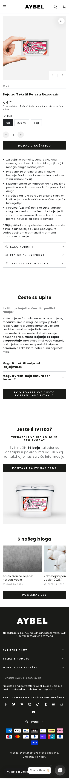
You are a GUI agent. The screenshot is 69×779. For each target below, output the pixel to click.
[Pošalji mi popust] (64, 678)
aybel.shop (26, 752)
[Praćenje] (62, 75)
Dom (5, 86)
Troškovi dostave (28, 106)
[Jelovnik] (4, 7)
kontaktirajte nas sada (34, 468)
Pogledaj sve (34, 595)
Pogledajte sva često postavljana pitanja (34, 394)
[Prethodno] (53, 75)
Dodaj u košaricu (34, 145)
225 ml (22, 123)
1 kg (36, 123)
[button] (55, 7)
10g (7, 123)
